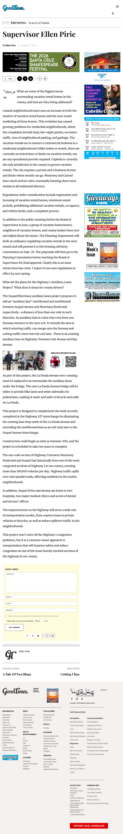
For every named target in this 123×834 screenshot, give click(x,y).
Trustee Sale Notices (77, 815)
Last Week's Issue (49, 762)
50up (72, 747)
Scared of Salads (39, 23)
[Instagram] (77, 699)
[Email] (38, 78)
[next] (7, 22)
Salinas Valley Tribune (95, 747)
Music (25, 748)
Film (24, 743)
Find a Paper (7, 740)
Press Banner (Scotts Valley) (97, 743)
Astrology (26, 761)
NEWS (25, 711)
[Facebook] (19, 78)
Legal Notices (75, 801)
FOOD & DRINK (49, 711)
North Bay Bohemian (77, 736)
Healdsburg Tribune (94, 725)
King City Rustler (93, 733)
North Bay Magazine (77, 765)
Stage (25, 753)
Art (24, 738)
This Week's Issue (49, 759)
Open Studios (75, 761)
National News (28, 722)
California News (29, 715)
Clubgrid (46, 751)
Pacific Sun (74, 740)
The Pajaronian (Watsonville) (97, 751)
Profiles (46, 728)
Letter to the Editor (9, 727)
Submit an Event (49, 741)
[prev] (3, 22)
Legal (72, 795)
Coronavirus (27, 717)
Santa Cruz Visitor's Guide (77, 770)
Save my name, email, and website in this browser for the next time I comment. (33, 616)
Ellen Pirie (11, 45)
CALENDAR (47, 732)
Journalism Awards (94, 793)
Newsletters (6, 715)
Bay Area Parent (76, 751)
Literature (26, 746)
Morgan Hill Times (93, 740)
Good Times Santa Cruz (77, 727)
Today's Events (48, 739)
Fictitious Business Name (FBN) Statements (77, 805)
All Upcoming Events (50, 736)
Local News (27, 725)
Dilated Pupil (74, 754)
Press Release (7, 730)
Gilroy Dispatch (92, 722)
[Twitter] (25, 78)
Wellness (26, 769)
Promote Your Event (50, 744)
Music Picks (27, 751)
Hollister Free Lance (94, 729)
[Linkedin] (30, 78)
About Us (5, 722)
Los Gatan (91, 736)
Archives (5, 738)
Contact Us (6, 725)
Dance (25, 741)
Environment (27, 720)
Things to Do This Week (49, 747)
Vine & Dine (47, 720)
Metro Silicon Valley (77, 733)
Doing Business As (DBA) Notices (77, 811)
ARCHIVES (36, 690)
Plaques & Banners (9, 750)
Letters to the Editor (30, 764)
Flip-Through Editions (48, 765)
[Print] (45, 78)
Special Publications (50, 769)
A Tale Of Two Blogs (17, 674)
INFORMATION (8, 711)
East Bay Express (76, 722)
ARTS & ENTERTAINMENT (30, 733)
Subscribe (6, 717)
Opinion (26, 766)
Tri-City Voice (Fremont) (95, 754)
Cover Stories (28, 727)
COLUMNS (27, 757)
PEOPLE (46, 724)
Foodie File (47, 717)
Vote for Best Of (8, 748)
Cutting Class (70, 674)
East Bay (73, 758)
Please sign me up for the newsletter (20, 621)
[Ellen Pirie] (11, 655)
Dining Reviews (49, 715)
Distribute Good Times (8, 744)
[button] (113, 13)
